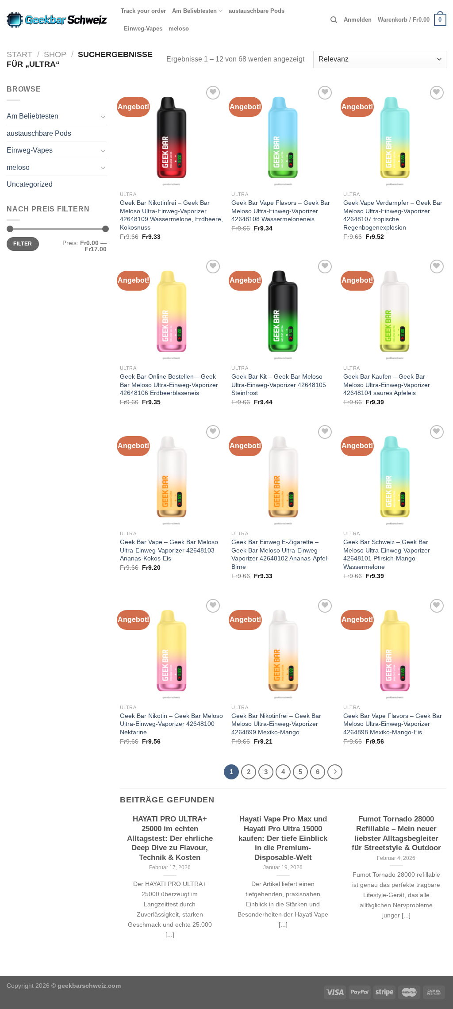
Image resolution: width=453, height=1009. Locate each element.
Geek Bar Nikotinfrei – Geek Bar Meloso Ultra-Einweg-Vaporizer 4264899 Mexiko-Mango (276, 724)
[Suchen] (333, 20)
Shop (55, 54)
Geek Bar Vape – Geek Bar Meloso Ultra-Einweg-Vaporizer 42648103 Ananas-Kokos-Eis (169, 550)
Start (19, 54)
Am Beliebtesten (194, 11)
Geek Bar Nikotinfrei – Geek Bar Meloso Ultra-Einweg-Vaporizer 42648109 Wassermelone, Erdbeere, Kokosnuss (171, 215)
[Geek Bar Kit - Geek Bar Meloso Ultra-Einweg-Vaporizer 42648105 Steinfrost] (282, 309)
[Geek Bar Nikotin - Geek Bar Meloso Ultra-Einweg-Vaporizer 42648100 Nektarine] (171, 648)
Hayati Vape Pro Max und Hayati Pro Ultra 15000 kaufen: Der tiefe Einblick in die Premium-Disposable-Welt (282, 838)
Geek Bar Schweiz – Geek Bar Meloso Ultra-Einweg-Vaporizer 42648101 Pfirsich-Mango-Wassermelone (386, 554)
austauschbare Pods (256, 11)
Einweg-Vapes (143, 28)
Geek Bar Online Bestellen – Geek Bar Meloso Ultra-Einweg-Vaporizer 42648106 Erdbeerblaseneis (169, 384)
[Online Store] (57, 20)
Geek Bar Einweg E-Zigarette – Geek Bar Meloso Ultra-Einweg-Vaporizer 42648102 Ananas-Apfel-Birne (280, 554)
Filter (22, 244)
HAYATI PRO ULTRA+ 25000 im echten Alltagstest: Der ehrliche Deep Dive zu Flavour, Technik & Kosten (170, 838)
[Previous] (118, 885)
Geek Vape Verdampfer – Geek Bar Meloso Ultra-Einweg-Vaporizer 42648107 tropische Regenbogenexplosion (392, 215)
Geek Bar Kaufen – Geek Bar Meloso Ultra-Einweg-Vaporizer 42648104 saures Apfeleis (386, 384)
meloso (179, 28)
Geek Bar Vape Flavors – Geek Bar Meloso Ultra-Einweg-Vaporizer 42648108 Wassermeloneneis (280, 211)
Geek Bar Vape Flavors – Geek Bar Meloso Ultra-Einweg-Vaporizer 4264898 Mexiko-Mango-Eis (392, 724)
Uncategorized (30, 184)
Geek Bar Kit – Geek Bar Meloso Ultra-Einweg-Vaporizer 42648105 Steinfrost (278, 384)
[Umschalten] (103, 116)
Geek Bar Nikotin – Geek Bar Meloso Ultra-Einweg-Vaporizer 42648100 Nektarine (171, 724)
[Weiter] (334, 771)
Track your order (143, 11)
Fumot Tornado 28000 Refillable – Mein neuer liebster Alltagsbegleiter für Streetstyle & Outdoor (396, 833)
